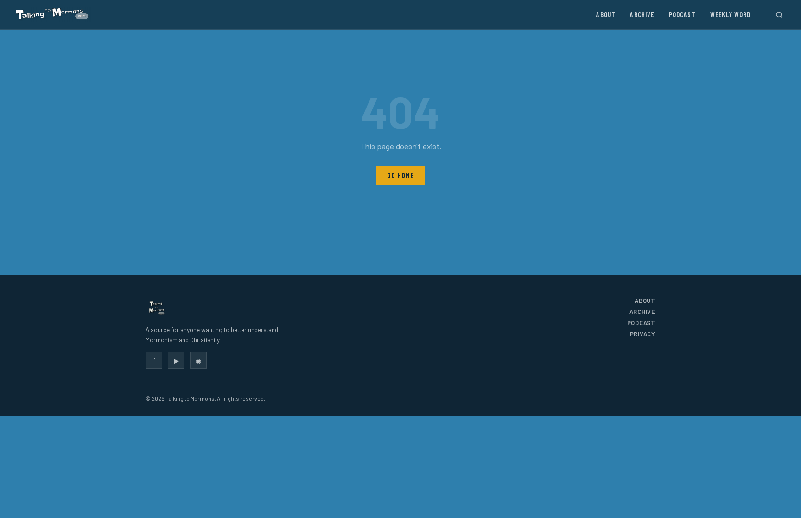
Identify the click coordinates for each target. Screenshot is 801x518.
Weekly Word (730, 15)
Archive (642, 15)
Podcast (682, 15)
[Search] (779, 14)
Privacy (642, 334)
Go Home (400, 175)
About (606, 15)
